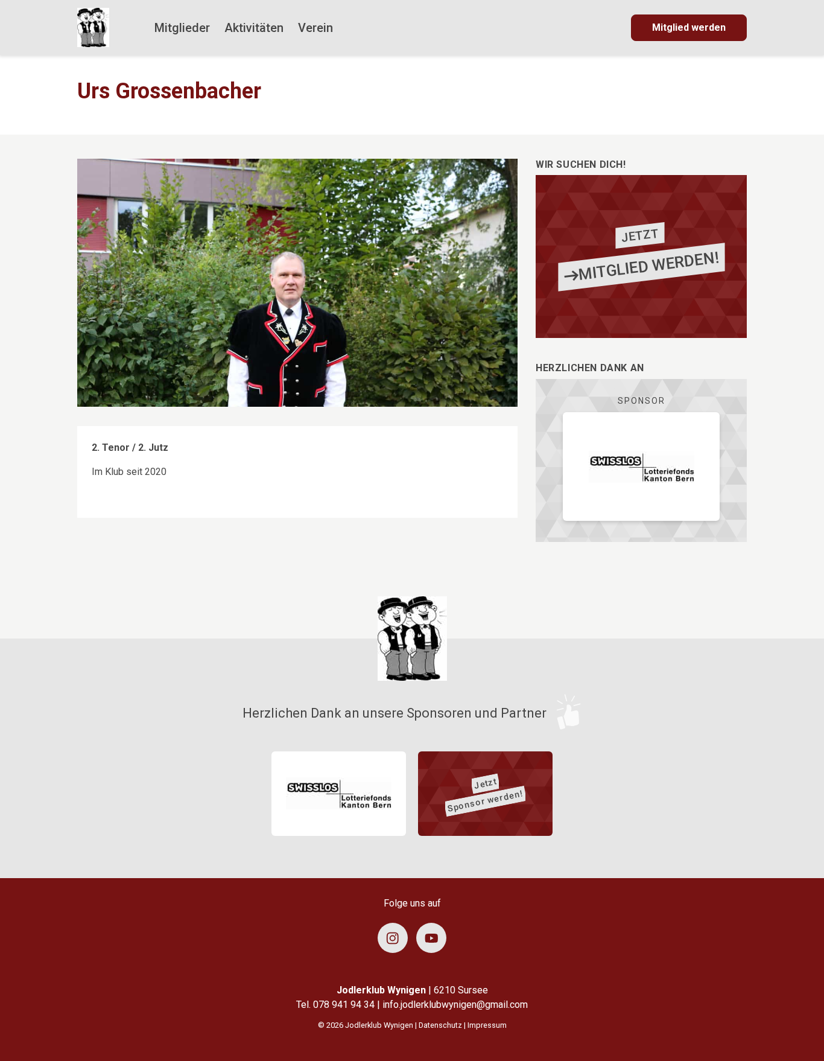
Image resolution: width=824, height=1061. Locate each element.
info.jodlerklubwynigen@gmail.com (455, 1004)
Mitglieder (182, 28)
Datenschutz (440, 1025)
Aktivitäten (254, 28)
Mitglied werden (689, 27)
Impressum (487, 1025)
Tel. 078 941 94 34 (336, 1004)
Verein (315, 28)
